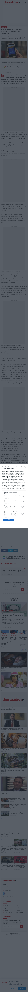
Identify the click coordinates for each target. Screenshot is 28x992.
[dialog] (14, 496)
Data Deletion (6, 525)
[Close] (25, 467)
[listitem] (14, 493)
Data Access (14, 525)
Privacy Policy (22, 525)
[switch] (22, 496)
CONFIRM (8, 519)
